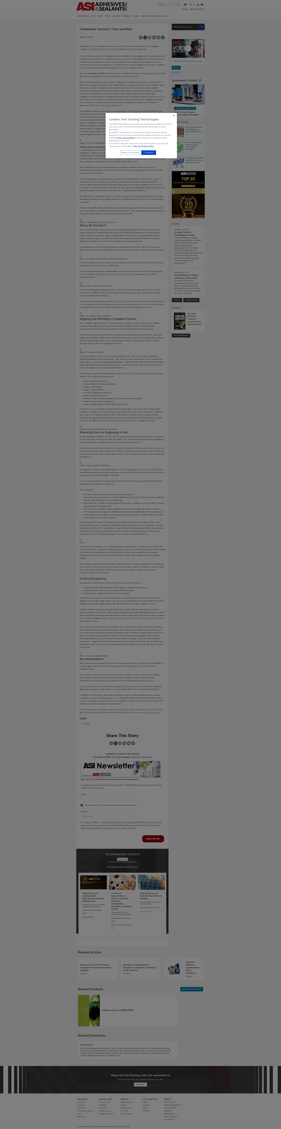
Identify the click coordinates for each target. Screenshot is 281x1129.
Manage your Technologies (130, 152)
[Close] (173, 115)
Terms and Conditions (125, 138)
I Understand (149, 152)
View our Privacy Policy (143, 146)
